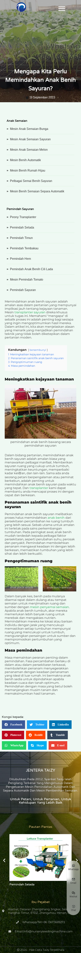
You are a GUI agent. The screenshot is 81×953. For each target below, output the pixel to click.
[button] (61, 8)
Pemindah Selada (21, 884)
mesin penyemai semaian (49, 607)
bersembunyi (38, 350)
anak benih (56, 517)
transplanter (39, 488)
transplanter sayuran (30, 312)
